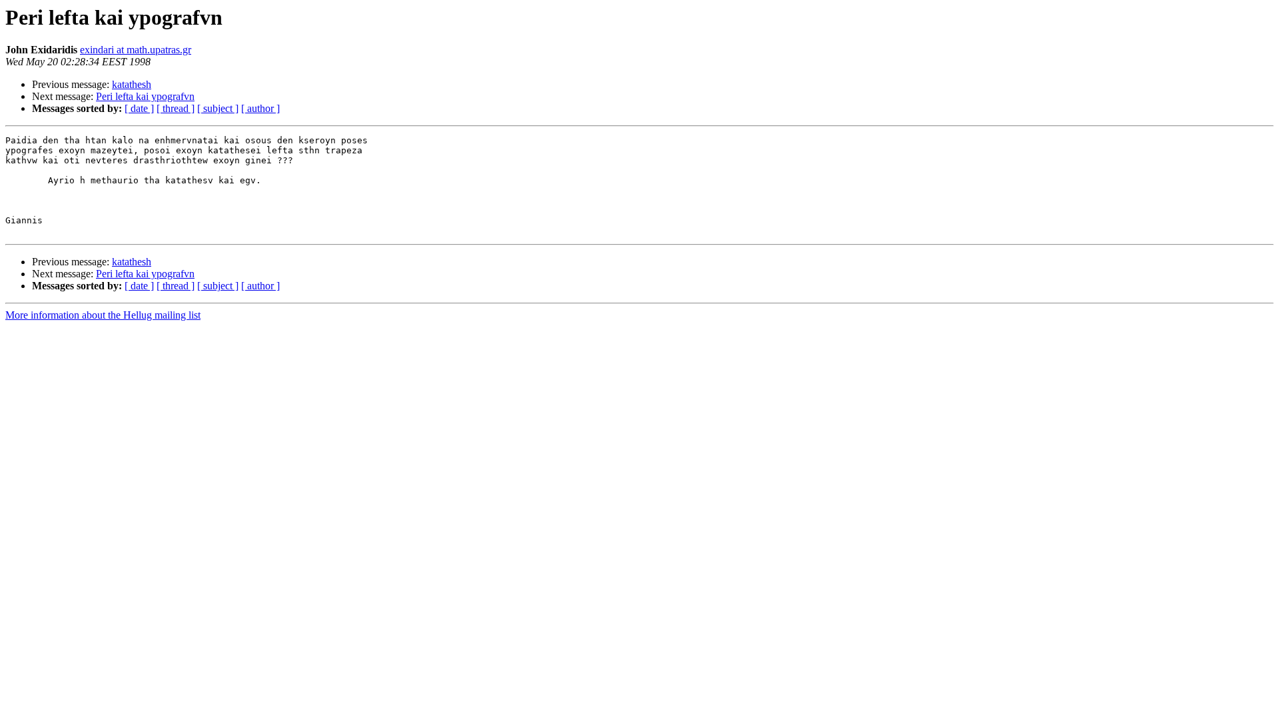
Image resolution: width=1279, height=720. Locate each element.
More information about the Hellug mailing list (103, 315)
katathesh (131, 84)
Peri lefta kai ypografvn (145, 96)
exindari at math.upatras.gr (135, 49)
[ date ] (139, 108)
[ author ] (260, 108)
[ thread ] (176, 108)
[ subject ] (217, 108)
